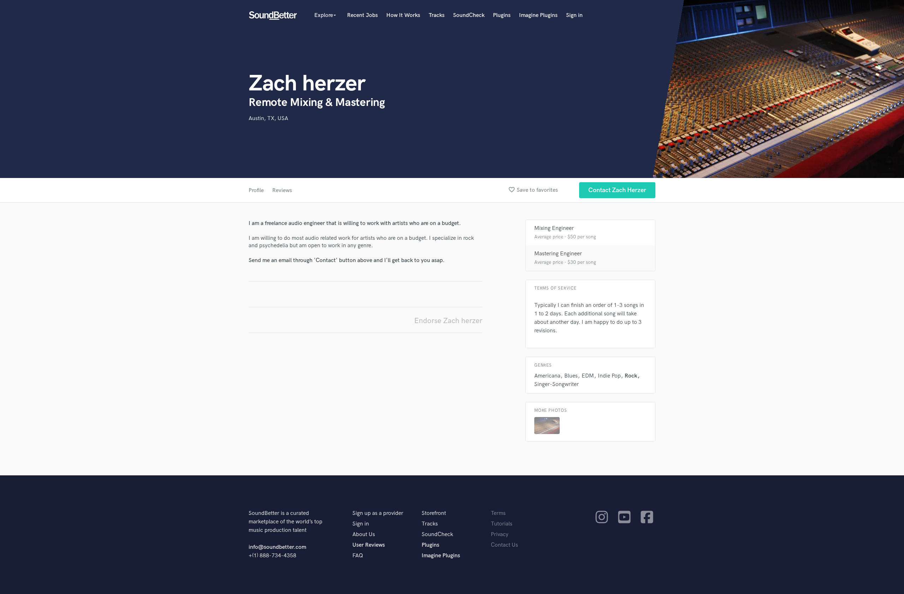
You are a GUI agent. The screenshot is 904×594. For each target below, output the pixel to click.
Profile (256, 190)
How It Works (403, 15)
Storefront (434, 513)
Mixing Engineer (554, 228)
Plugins (502, 15)
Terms (498, 513)
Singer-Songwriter (556, 384)
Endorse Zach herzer (448, 320)
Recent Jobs (362, 15)
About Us (363, 534)
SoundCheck (468, 15)
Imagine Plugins (538, 15)
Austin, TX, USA (268, 118)
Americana (547, 376)
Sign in (574, 15)
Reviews (282, 190)
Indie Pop (609, 376)
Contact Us (504, 545)
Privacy (500, 534)
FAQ (357, 555)
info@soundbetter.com (277, 547)
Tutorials (501, 524)
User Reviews (368, 545)
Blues (571, 376)
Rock (631, 376)
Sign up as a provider (377, 513)
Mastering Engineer (558, 253)
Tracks (437, 15)
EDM (588, 376)
